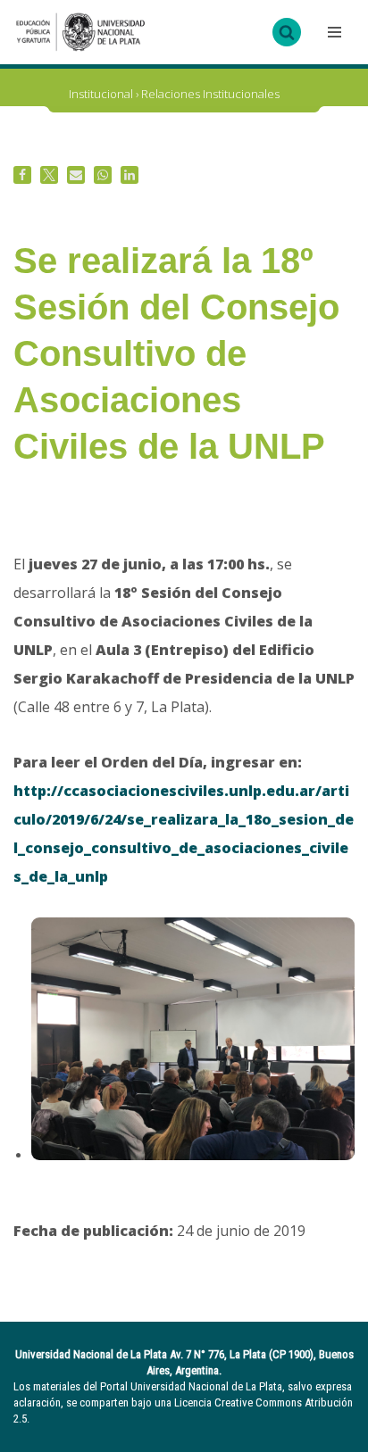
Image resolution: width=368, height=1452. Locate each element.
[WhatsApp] (103, 175)
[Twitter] (49, 175)
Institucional (101, 94)
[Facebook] (22, 175)
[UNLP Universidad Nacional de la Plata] (80, 32)
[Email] (76, 175)
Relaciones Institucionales (210, 94)
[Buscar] (286, 32)
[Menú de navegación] (332, 32)
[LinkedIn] (129, 175)
